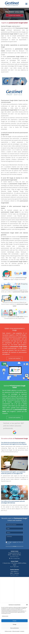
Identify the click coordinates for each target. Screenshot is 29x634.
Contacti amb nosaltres (14, 15)
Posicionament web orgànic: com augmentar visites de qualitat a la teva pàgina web (13, 472)
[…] (17, 452)
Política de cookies (8, 631)
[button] (27, 604)
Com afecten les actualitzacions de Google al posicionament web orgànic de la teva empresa (14, 443)
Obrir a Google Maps (15, 558)
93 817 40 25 (15, 556)
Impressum (22, 631)
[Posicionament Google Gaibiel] (14, 81)
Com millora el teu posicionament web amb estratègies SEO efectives (13, 502)
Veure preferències (14, 628)
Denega (14, 624)
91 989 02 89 (15, 566)
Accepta (14, 620)
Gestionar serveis (5, 616)
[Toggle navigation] (26, 4)
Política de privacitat (15, 631)
